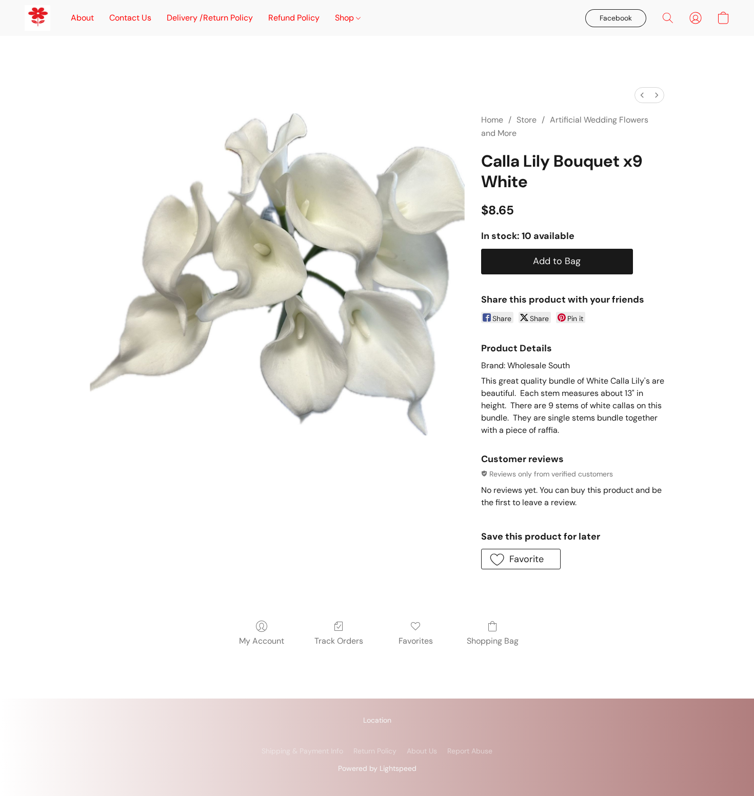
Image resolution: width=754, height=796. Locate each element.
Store (527, 119)
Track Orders (338, 640)
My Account (261, 640)
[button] (37, 18)
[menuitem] (642, 95)
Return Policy (374, 750)
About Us (422, 750)
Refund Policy (294, 17)
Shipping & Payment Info (302, 750)
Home (492, 119)
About (82, 17)
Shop (345, 17)
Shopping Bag (493, 640)
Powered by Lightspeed (377, 768)
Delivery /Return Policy (210, 17)
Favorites (416, 640)
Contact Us (130, 17)
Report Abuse (469, 750)
